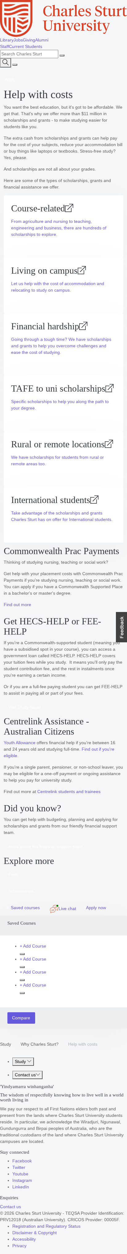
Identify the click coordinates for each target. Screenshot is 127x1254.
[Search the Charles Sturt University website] (61, 55)
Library (7, 39)
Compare (21, 1017)
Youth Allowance (19, 742)
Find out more (17, 604)
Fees (13, 874)
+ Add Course (33, 946)
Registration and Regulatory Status (46, 1226)
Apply (10, 79)
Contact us (25, 1074)
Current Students (25, 46)
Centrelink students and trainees (68, 791)
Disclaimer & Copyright (34, 1232)
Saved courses (23, 907)
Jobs (18, 39)
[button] (121, 627)
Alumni (41, 39)
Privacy (19, 1245)
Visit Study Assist (24, 707)
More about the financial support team (45, 846)
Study (5, 1044)
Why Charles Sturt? (40, 1044)
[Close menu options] (14, 65)
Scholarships (20, 890)
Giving (29, 39)
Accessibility (24, 1239)
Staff (4, 46)
